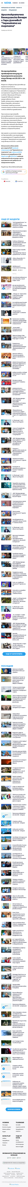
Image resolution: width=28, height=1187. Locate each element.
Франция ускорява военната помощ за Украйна (18, 670)
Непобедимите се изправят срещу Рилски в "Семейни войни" (19, 521)
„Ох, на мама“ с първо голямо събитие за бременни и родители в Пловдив (19, 617)
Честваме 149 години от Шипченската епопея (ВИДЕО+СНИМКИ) (19, 838)
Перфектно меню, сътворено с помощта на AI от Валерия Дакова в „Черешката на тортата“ (19, 575)
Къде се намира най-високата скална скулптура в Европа (18, 788)
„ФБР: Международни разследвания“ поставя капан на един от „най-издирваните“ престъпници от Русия (19, 626)
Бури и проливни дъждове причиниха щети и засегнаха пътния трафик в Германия (18, 1034)
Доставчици (7, 1174)
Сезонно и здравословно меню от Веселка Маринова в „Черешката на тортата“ (19, 451)
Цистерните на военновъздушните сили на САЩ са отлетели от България (19, 856)
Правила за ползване (21, 1176)
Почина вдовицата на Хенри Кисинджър (18, 1100)
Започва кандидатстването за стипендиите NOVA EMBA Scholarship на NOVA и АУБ (19, 636)
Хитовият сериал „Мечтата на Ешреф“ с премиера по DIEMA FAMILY (19, 556)
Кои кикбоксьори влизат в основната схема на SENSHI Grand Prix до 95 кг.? (19, 305)
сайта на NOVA (17, 152)
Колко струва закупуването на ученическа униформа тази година (18, 960)
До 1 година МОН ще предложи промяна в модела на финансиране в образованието (19, 941)
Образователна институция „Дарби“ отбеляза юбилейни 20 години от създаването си (19, 413)
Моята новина (6, 1129)
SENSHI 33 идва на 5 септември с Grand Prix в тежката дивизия (19, 547)
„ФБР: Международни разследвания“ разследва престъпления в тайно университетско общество (19, 402)
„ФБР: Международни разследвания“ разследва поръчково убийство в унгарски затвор (18, 565)
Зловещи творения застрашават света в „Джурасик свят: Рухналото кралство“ (19, 243)
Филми (4, 1145)
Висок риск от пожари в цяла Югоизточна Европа (19, 761)
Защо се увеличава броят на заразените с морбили (19, 897)
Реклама (8, 1171)
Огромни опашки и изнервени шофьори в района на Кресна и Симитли (18, 882)
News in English (19, 1146)
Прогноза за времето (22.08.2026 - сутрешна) (19, 1005)
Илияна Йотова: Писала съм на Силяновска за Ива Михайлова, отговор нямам (19, 847)
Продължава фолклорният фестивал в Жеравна (19, 986)
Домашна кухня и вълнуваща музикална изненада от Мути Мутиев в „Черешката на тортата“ (19, 391)
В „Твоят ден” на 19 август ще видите (17, 528)
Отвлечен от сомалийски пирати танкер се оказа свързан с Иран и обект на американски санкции (19, 1084)
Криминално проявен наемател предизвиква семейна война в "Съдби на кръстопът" (19, 321)
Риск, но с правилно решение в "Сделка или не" (19, 584)
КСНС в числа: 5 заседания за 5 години (18, 706)
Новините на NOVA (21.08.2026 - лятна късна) (17, 1075)
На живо (21, 3)
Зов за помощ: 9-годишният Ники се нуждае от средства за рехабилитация (19, 906)
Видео (4, 1131)
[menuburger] (2, 3)
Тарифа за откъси (19, 1173)
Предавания (5, 1140)
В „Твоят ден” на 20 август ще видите (18, 475)
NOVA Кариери (20, 1144)
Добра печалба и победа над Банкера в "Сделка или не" (19, 374)
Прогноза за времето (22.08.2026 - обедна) (18, 814)
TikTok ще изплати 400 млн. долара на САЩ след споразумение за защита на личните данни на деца (19, 798)
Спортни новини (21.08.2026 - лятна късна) (17, 1067)
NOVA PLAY (13, 156)
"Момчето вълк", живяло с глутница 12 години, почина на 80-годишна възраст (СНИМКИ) (19, 807)
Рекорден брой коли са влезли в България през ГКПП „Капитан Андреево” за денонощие (19, 977)
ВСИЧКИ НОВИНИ (14, 1109)
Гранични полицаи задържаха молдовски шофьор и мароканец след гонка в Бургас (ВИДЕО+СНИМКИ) (19, 725)
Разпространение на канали (9, 1173)
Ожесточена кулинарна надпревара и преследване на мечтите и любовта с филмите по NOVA (19, 234)
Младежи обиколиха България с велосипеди (19, 888)
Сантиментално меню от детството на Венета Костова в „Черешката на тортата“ (19, 504)
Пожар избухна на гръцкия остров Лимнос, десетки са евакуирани (19, 1093)
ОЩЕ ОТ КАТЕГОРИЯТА (14, 654)
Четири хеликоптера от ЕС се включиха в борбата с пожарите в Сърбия (19, 689)
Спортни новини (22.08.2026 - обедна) (18, 822)
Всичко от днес (6, 1127)
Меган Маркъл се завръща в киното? (18, 1058)
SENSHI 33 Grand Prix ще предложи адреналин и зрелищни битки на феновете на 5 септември (19, 365)
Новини (15, 3)
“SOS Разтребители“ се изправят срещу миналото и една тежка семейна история (19, 225)
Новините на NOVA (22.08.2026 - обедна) (18, 829)
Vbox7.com (4, 156)
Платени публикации (19, 1177)
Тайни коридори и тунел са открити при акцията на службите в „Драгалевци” (19, 1014)
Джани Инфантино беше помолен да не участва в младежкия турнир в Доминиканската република (19, 699)
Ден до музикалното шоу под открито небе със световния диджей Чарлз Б (19, 288)
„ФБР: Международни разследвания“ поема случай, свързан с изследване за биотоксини (18, 441)
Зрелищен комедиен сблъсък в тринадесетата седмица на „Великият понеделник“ (18, 538)
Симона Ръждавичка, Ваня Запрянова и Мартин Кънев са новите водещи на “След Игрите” (18, 431)
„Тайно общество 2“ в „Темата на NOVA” (18, 259)
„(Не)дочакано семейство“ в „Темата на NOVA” (19, 312)
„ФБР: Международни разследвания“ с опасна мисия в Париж (19, 495)
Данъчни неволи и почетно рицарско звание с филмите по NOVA (18, 356)
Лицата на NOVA (20, 1127)
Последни (5, 1124)
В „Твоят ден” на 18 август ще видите (17, 607)
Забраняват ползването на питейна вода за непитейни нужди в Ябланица (19, 716)
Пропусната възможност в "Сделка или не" (19, 513)
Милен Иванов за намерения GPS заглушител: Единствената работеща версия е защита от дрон (18, 996)
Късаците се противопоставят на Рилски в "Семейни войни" (18, 469)
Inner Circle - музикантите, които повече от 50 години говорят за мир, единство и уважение (18, 915)
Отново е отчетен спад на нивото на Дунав (18, 968)
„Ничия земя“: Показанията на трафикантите (17, 329)
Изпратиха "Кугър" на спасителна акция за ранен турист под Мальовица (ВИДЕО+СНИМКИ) (18, 680)
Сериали (4, 1142)
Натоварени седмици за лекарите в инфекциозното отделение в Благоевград (18, 951)
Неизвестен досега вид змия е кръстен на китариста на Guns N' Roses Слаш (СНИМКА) (19, 1051)
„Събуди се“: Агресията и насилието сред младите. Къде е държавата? (19, 296)
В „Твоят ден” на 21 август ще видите (17, 421)
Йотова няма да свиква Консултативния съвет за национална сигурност (19, 754)
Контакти (13, 1174)
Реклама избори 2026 (16, 1171)
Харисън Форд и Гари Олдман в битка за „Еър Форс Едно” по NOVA (19, 337)
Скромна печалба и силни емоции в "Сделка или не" (19, 460)
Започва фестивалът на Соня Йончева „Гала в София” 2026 (19, 279)
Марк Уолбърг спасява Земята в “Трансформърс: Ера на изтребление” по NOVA (19, 252)
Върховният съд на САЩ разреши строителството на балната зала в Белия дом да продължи (19, 1024)
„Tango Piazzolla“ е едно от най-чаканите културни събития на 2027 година (19, 646)
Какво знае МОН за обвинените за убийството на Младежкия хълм (18, 933)
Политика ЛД (12, 1176)
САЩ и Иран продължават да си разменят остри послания (18, 873)
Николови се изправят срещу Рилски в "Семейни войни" (19, 592)
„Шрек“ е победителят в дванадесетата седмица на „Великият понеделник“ (19, 601)
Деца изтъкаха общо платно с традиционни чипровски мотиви (19, 924)
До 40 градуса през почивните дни (18, 1041)
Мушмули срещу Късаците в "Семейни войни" (18, 382)
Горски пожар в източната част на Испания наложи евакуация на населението (18, 779)
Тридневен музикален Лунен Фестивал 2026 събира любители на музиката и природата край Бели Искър (19, 486)
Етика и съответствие (8, 1177)
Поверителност (5, 1176)
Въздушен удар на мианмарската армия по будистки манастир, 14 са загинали (19, 735)
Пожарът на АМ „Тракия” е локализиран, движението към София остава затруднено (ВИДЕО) (19, 744)
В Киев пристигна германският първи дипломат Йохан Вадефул (18, 865)
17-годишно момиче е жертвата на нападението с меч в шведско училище (18, 770)
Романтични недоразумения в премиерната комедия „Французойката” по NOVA (19, 346)
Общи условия (19, 1174)
